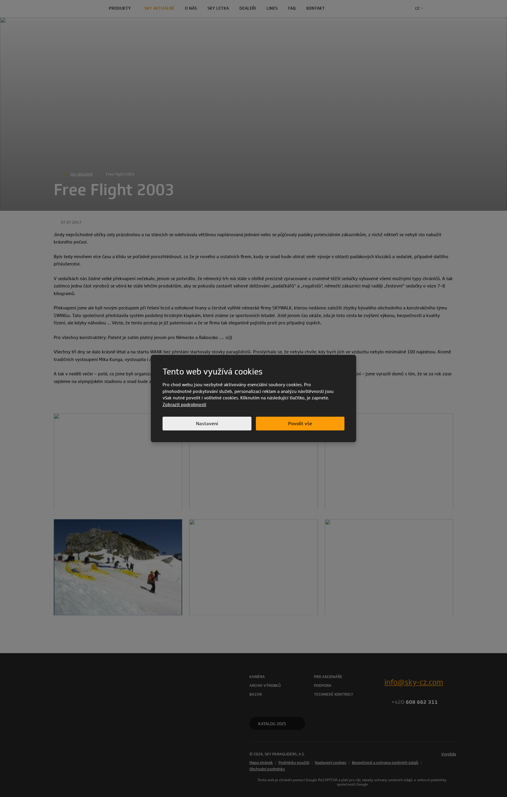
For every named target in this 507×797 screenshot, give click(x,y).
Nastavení (207, 423)
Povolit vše (300, 423)
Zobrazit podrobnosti (184, 404)
